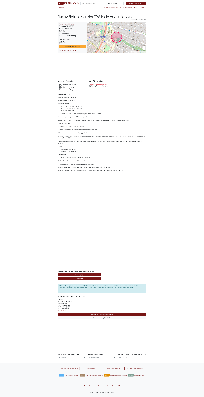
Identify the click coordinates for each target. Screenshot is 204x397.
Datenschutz (111, 386)
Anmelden (143, 7)
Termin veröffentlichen (113, 368)
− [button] (144, 49)
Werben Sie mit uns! (90, 386)
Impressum (101, 386)
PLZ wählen (62, 357)
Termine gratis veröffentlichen (112, 7)
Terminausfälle (91, 368)
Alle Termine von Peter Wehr (67, 50)
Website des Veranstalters (65, 311)
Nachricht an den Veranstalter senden (102, 314)
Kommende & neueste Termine (69, 368)
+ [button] (144, 47)
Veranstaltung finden (135, 3)
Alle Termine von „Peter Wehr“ (102, 318)
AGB (119, 386)
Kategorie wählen (94, 357)
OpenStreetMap (138, 52)
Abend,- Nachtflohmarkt (66, 24)
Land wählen (123, 357)
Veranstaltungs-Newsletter (131, 7)
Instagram (62, 7)
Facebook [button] (79, 278)
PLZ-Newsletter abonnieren (135, 368)
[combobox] (114, 3)
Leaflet (132, 52)
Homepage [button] (79, 275)
